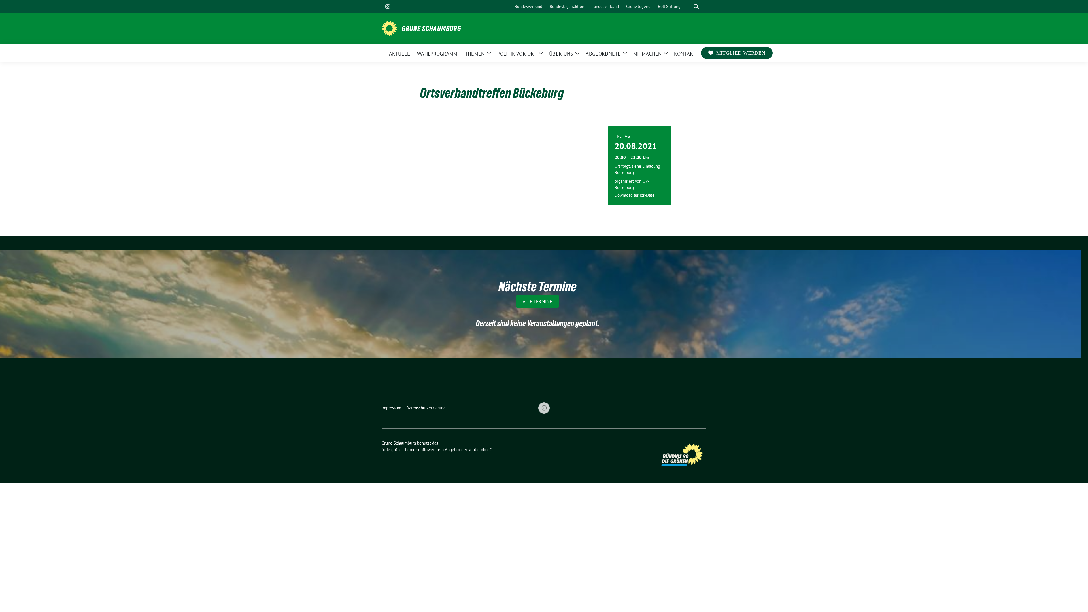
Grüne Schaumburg (431, 28)
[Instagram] (387, 6)
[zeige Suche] (696, 6)
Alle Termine (537, 301)
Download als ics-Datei (635, 195)
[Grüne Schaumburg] (389, 27)
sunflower (425, 449)
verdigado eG (480, 449)
